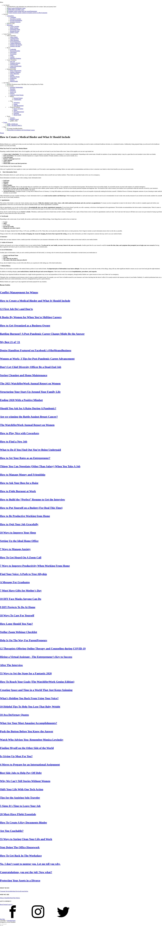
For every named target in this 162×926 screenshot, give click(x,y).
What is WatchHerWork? (6, 898)
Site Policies (16, 898)
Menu (1, 2)
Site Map (2, 919)
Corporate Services (5, 891)
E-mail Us (9, 904)
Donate (2, 133)
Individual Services (15, 891)
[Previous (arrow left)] (0, 925)
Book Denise (3, 904)
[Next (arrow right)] (2, 925)
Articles (26, 891)
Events (22, 891)
